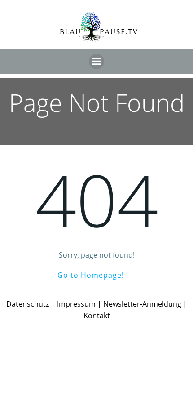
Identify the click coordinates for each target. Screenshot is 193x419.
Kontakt (96, 316)
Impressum (76, 304)
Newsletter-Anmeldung (142, 304)
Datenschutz (27, 304)
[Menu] (96, 61)
